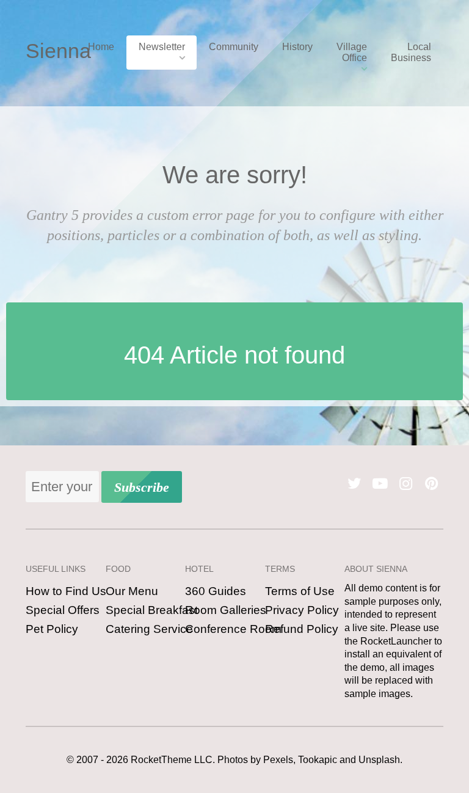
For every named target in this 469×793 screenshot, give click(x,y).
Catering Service (149, 628)
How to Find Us (66, 590)
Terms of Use (300, 590)
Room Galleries (225, 609)
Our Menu (132, 590)
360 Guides (215, 590)
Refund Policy (301, 628)
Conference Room (233, 628)
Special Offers (63, 609)
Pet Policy (52, 628)
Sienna (58, 50)
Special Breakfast (152, 609)
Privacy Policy (302, 609)
